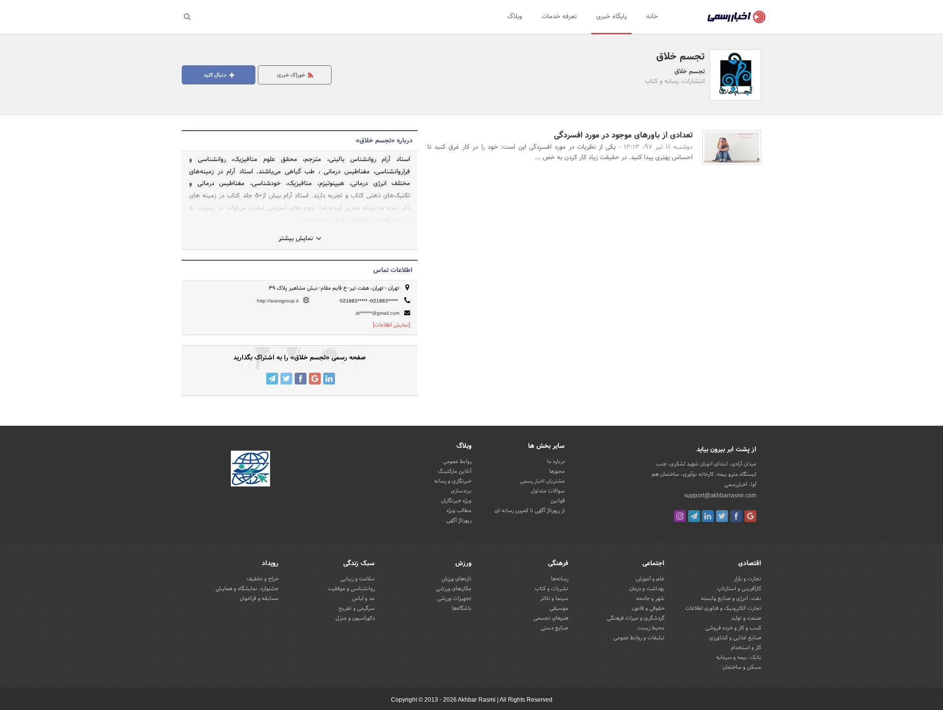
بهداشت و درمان (647, 588)
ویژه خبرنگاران (456, 500)
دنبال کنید (215, 75)
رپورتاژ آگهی (459, 520)
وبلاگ (514, 16)
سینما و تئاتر (554, 598)
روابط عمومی (457, 461)
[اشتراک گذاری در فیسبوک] (300, 378)
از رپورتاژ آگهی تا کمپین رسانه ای (530, 510)
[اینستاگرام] (680, 516)
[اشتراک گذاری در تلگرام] (272, 378)
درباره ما (556, 461)
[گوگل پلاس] (750, 516)
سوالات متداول (548, 491)
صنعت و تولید (746, 618)
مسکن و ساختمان (741, 667)
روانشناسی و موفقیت (351, 588)
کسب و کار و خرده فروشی (733, 628)
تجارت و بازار (747, 578)
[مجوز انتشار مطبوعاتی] (250, 470)
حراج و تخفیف (262, 578)
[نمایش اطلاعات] (391, 325)
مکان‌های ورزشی (454, 588)
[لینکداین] (708, 516)
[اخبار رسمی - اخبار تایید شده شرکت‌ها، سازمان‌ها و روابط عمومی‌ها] (736, 17)
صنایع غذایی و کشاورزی (735, 637)
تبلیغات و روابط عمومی (639, 637)
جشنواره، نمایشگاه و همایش (247, 588)
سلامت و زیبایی (357, 578)
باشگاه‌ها (462, 608)
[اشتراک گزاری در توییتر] (286, 378)
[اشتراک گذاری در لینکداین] (329, 378)
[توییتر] (722, 516)
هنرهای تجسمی (550, 618)
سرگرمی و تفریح (356, 608)
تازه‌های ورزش (457, 578)
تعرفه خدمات (559, 16)
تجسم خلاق (680, 57)
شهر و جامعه (650, 598)
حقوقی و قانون (648, 608)
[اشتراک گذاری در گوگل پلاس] (315, 378)
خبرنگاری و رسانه (453, 481)
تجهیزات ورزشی (454, 598)
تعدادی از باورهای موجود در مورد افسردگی (623, 135)
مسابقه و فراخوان (259, 598)
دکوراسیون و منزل (355, 618)
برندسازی (461, 491)
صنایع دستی (554, 628)
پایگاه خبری (611, 16)
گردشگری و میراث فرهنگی (636, 618)
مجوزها (557, 471)
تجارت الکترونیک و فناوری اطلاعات (723, 608)
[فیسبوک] (736, 516)
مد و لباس (363, 598)
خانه (652, 16)
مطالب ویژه (459, 510)
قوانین (558, 500)
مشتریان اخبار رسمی (542, 481)
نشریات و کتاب (551, 588)
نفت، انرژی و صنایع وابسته (731, 598)
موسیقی (559, 608)
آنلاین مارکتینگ (455, 471)
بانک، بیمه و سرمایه (738, 657)
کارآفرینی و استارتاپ (739, 588)
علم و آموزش (650, 578)
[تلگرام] (694, 516)
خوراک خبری (291, 75)
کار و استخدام (746, 647)
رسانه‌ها (559, 578)
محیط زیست (651, 628)
